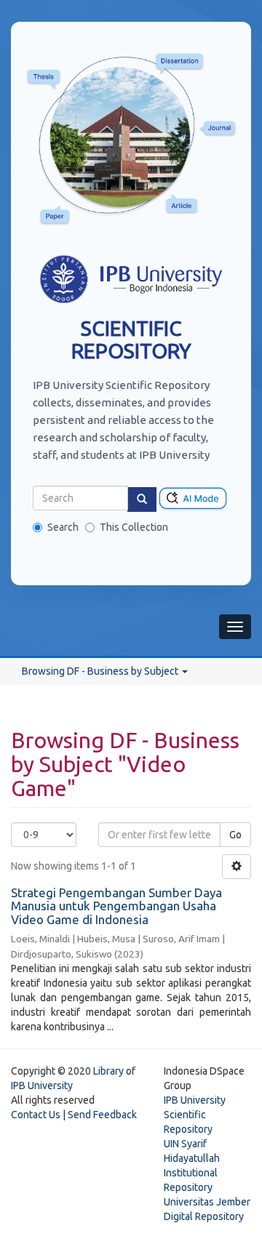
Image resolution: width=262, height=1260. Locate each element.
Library (108, 1071)
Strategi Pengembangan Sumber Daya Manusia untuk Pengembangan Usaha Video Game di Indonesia (116, 906)
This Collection (134, 527)
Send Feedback (102, 1114)
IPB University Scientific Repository (195, 1114)
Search (63, 527)
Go (235, 834)
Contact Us (35, 1114)
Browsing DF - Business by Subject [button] (101, 671)
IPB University (42, 1085)
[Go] (141, 499)
